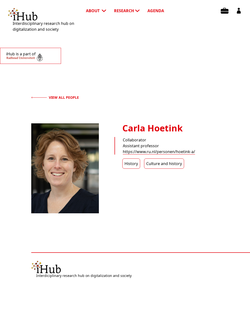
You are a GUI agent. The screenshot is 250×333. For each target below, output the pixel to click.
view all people (64, 97)
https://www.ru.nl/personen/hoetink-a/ (159, 151)
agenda (155, 10)
